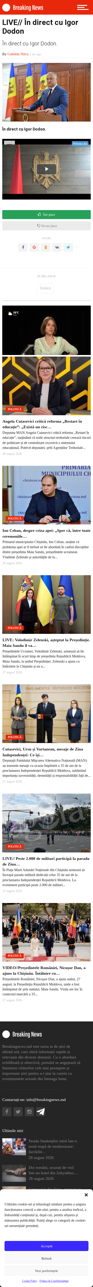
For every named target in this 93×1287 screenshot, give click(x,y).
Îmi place (48, 214)
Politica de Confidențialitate (54, 1281)
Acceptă (46, 1246)
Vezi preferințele (46, 1271)
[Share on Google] (34, 247)
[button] (86, 1195)
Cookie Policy (29, 1281)
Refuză (46, 1258)
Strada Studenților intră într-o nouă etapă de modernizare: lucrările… (53, 1146)
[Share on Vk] (57, 247)
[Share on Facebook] (23, 247)
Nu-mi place (48, 226)
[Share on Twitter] (68, 247)
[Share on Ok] (45, 247)
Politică (45, 288)
